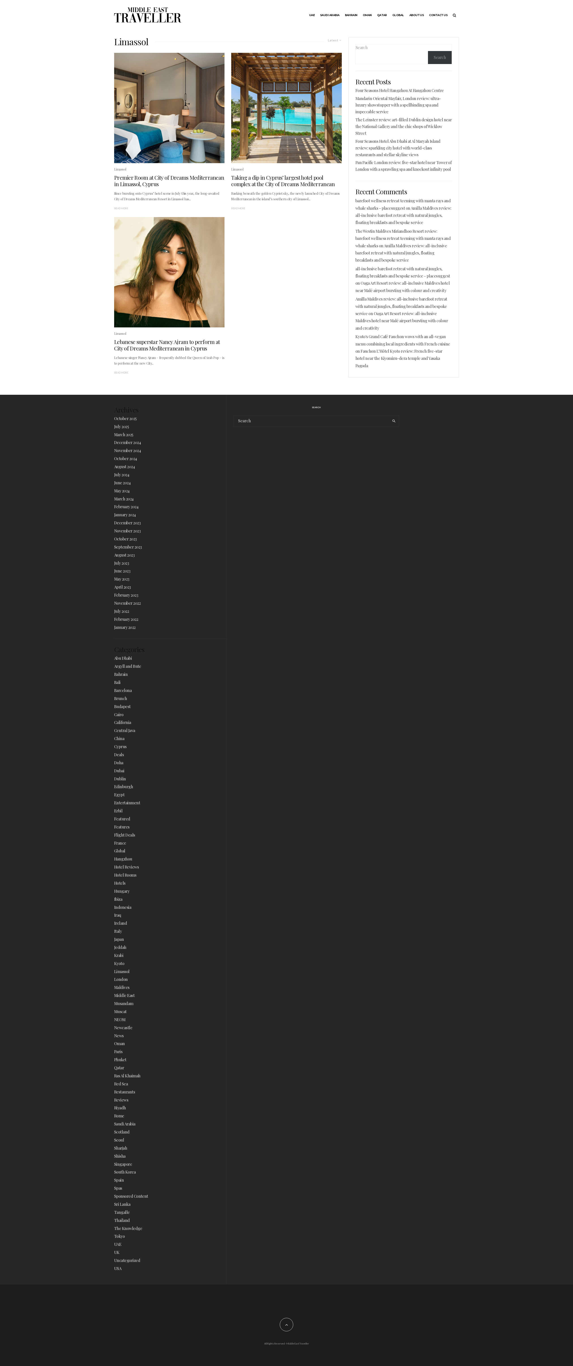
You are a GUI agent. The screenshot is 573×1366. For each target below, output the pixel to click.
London (121, 979)
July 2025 (121, 426)
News (119, 1035)
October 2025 (125, 418)
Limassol (120, 169)
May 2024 (122, 490)
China (119, 738)
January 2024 (125, 514)
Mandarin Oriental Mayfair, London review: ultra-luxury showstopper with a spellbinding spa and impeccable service (398, 105)
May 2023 (121, 579)
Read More (121, 208)
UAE (312, 15)
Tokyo (119, 1236)
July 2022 (121, 611)
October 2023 (125, 539)
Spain (119, 1180)
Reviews (121, 1100)
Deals (119, 754)
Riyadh (120, 1107)
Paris (118, 1051)
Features (122, 827)
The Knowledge (128, 1228)
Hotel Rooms (125, 875)
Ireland (120, 923)
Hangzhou (123, 859)
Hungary (121, 891)
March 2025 (123, 434)
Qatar (382, 15)
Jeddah (120, 947)
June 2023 (122, 571)
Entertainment (127, 802)
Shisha (120, 1156)
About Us (416, 15)
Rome (119, 1115)
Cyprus (120, 746)
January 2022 (125, 627)
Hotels (120, 883)
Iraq (117, 915)
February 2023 (126, 595)
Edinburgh (123, 786)
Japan (119, 939)
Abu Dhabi (123, 658)
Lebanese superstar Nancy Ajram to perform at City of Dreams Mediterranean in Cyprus (167, 345)
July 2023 (121, 563)
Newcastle (123, 1027)
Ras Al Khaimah (127, 1075)
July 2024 (121, 474)
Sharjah (120, 1148)
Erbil (118, 810)
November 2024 (127, 450)
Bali (117, 682)
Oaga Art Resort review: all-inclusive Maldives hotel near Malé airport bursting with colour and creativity (401, 321)
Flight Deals (124, 835)
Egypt (119, 794)
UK (117, 1252)
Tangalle (122, 1212)
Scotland (122, 1132)
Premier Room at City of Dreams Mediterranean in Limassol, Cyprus (169, 180)
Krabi (118, 955)
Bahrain (351, 15)
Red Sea (121, 1083)
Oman (367, 15)
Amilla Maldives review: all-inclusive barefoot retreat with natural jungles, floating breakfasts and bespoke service (403, 215)
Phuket (120, 1059)
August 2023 (124, 555)
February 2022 (126, 619)
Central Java (124, 730)
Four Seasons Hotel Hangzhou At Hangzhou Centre (399, 90)
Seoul (119, 1140)
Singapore (123, 1164)
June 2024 (122, 482)
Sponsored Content (131, 1196)
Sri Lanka (122, 1204)
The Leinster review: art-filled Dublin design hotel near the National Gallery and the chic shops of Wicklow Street (403, 126)
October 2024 (125, 458)
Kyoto (119, 963)
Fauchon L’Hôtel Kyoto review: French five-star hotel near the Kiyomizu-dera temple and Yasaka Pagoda (399, 358)
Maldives (122, 987)
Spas (118, 1188)
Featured (122, 819)
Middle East (124, 995)
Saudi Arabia (330, 15)
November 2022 (127, 603)
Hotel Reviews (126, 867)
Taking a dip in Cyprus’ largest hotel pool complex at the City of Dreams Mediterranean (283, 180)
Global (398, 15)
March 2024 (124, 499)
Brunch (120, 698)
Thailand (122, 1220)
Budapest (122, 706)
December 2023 (127, 522)
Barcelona (123, 690)
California (122, 722)
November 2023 (127, 531)
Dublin (120, 778)
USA (117, 1268)
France (120, 843)
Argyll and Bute (127, 666)
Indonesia (122, 907)
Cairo (118, 714)
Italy (118, 931)
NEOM (120, 1019)
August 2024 (124, 466)
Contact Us (438, 15)
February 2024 (126, 506)
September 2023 (128, 547)
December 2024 (127, 442)
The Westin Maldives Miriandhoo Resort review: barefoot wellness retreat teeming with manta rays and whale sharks (403, 238)
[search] (394, 421)
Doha (118, 762)
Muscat (120, 1011)
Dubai (119, 770)
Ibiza (118, 899)
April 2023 (122, 587)
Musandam (123, 1003)
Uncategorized (127, 1260)
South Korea (125, 1172)
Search (362, 47)
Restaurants (124, 1092)
